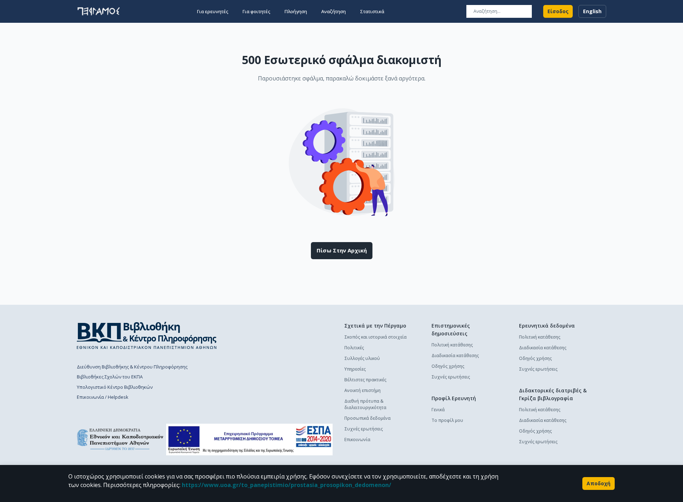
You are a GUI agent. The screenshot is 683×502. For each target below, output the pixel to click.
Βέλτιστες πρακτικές (365, 380)
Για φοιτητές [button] (256, 11)
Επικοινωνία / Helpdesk (102, 397)
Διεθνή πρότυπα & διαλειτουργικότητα (365, 404)
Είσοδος (557, 11)
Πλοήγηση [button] (296, 11)
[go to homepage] (98, 11)
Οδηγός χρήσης (447, 366)
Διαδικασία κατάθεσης (455, 355)
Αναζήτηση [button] (333, 11)
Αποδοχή (598, 483)
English (592, 11)
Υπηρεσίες (355, 369)
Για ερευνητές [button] (212, 11)
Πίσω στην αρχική (342, 250)
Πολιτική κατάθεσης (452, 345)
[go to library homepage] (147, 335)
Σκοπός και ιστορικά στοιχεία (375, 337)
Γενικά (438, 410)
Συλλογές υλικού (362, 358)
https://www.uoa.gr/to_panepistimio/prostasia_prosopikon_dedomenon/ (286, 485)
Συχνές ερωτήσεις (363, 429)
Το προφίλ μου (447, 420)
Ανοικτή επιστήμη (362, 390)
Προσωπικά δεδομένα (367, 418)
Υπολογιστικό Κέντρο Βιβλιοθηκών (115, 387)
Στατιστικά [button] (372, 11)
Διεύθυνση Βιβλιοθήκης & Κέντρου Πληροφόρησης (132, 367)
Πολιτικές (354, 348)
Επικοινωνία (357, 439)
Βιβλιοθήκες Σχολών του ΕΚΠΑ (110, 376)
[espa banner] (249, 439)
